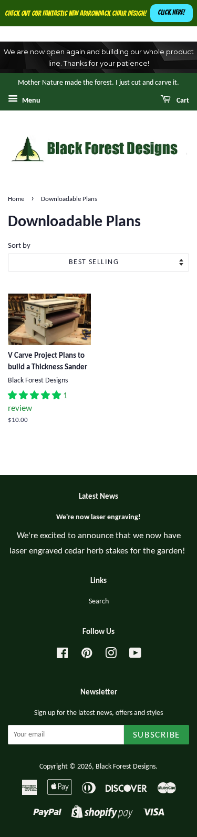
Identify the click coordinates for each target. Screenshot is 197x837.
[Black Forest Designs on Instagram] (111, 656)
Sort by (19, 246)
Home (16, 199)
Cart (182, 101)
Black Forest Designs (125, 767)
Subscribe (156, 735)
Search (99, 602)
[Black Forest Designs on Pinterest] (86, 656)
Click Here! (171, 12)
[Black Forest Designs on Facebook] (62, 656)
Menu (30, 101)
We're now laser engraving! (98, 517)
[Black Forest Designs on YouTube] (135, 656)
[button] (35, 395)
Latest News (98, 497)
